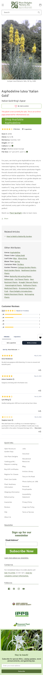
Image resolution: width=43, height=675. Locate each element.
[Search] (38, 12)
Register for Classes (11, 474)
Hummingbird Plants (13, 285)
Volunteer (25, 454)
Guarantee (8, 502)
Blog (24, 466)
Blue (15, 258)
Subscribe (21, 671)
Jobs (24, 449)
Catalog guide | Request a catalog (10, 462)
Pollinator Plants (30, 285)
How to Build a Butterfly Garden (19, 236)
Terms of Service (28, 512)
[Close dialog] (41, 630)
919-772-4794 (9, 573)
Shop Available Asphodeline (14, 121)
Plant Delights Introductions (21, 291)
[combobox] (21, 12)
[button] (2, 5)
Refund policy (9, 497)
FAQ (5, 512)
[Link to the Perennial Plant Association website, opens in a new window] (21, 626)
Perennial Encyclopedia (27, 487)
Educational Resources (26, 460)
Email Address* (12, 540)
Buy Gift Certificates (11, 469)
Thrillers (20, 264)
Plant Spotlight (16, 213)
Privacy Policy (27, 502)
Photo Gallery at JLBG (30, 481)
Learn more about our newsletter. (16, 558)
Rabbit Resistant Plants (13, 294)
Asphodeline (15, 252)
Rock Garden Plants (12, 270)
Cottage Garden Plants (27, 267)
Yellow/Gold (20, 255)
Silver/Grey (22, 258)
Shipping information (12, 492)
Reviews (7, 507)
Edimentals (8, 279)
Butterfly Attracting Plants (20, 276)
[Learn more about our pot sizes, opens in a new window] (27, 151)
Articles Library (27, 471)
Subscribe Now (21, 551)
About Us (7, 517)
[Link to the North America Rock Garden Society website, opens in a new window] (21, 605)
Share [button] (6, 219)
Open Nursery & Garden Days (9, 450)
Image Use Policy (28, 507)
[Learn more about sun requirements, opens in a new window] (12, 145)
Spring (17, 261)
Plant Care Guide (10, 479)
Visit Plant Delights (11, 456)
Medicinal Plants (11, 288)
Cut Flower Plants (22, 279)
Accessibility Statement (26, 495)
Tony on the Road (28, 477)
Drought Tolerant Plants (28, 282)
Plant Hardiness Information (10, 485)
